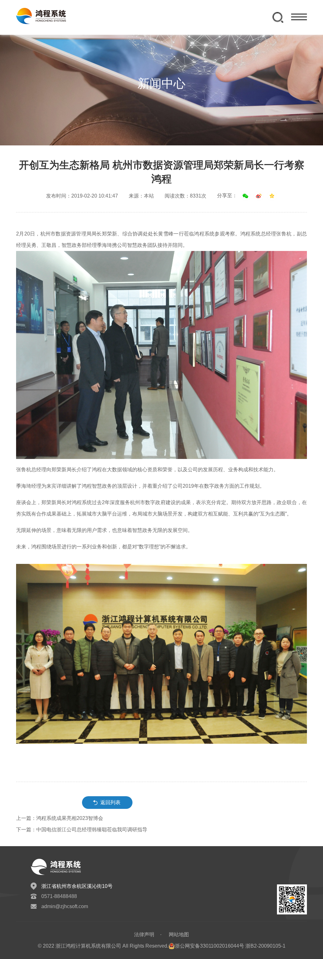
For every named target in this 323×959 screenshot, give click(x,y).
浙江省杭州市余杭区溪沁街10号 (77, 886)
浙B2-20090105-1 (265, 946)
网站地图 (179, 934)
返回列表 (110, 802)
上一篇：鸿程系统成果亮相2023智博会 (59, 818)
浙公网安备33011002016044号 (209, 946)
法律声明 (144, 934)
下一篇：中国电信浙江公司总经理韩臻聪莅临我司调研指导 (81, 829)
